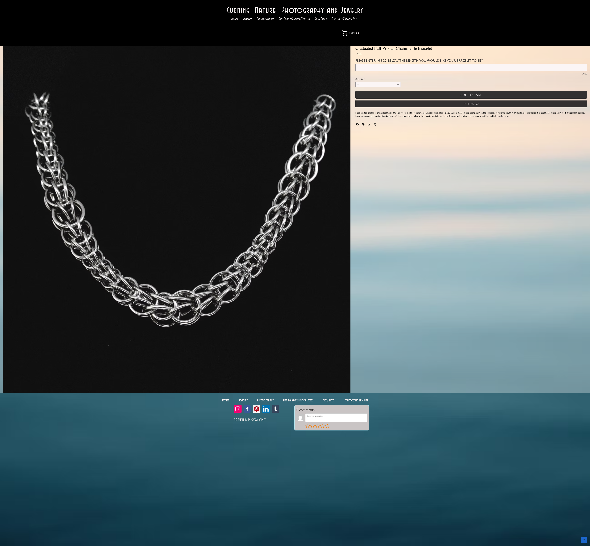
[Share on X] (375, 124)
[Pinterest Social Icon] (256, 409)
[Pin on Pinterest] (363, 124)
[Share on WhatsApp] (369, 124)
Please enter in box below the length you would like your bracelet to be (419, 60)
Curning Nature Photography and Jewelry (295, 10)
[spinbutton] (378, 84)
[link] (355, 33)
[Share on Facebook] (357, 124)
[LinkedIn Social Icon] (266, 409)
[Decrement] (358, 84)
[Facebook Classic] (247, 409)
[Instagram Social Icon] (238, 409)
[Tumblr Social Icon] (275, 409)
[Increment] (398, 84)
